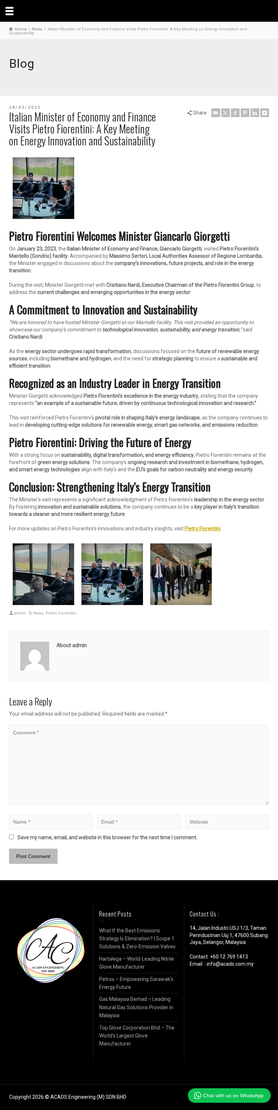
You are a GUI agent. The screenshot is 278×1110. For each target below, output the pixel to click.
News (38, 613)
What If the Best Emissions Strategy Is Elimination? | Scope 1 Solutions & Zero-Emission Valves (137, 939)
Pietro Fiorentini (202, 528)
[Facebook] (235, 112)
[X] (225, 112)
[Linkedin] (254, 112)
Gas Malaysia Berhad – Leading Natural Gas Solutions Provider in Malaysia (136, 1007)
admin (20, 613)
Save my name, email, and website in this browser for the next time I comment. (107, 837)
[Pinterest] (245, 112)
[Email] (215, 112)
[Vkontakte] (264, 112)
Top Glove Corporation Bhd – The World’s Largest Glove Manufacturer (136, 1036)
